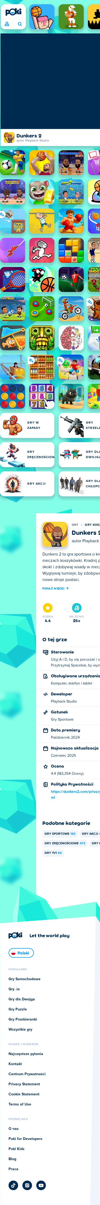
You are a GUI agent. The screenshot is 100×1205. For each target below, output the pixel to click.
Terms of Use (20, 1104)
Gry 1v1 (53, 853)
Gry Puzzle (18, 1009)
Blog (12, 1159)
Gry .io (14, 989)
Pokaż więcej (53, 588)
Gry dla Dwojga (22, 999)
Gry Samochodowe (25, 979)
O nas (14, 1129)
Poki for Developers (25, 1139)
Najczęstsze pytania (26, 1054)
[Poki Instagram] (27, 1185)
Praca (13, 1169)
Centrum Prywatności (27, 1074)
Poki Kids (17, 1149)
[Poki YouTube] (41, 1185)
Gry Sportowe (60, 834)
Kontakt (15, 1064)
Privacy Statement (24, 1084)
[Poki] (13, 12)
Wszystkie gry (20, 1029)
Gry (75, 525)
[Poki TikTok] (13, 1185)
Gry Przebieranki (23, 1019)
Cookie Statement (24, 1094)
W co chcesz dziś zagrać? (19, 24)
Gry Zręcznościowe (65, 843)
